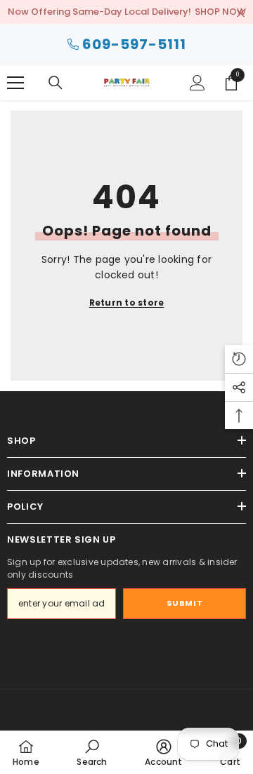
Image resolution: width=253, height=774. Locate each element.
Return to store (126, 302)
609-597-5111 (134, 44)
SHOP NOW (220, 11)
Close (240, 13)
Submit (184, 603)
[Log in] (197, 82)
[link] (91, 752)
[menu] (15, 82)
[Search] (55, 82)
